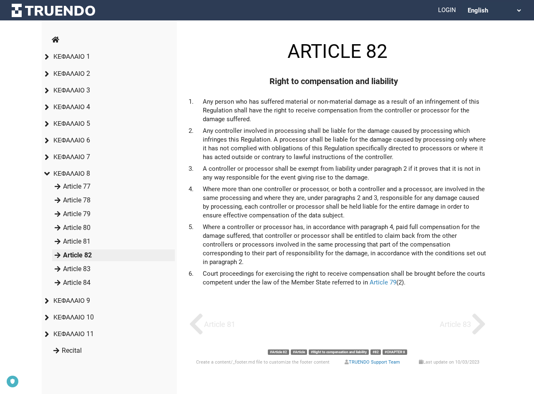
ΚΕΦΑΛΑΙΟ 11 (73, 334)
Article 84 (77, 283)
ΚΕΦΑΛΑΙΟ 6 (71, 140)
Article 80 (77, 228)
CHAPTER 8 (396, 352)
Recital (72, 350)
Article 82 (77, 255)
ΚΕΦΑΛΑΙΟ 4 (71, 107)
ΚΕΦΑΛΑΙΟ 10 (73, 317)
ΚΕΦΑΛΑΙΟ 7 (71, 157)
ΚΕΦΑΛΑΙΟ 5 (71, 123)
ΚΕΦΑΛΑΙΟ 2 (71, 73)
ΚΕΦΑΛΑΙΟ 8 (71, 173)
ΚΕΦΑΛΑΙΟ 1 (71, 56)
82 (377, 352)
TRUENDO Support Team (374, 362)
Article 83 (77, 269)
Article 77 (77, 186)
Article (300, 352)
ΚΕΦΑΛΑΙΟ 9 (71, 300)
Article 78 (77, 200)
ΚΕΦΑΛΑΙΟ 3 (71, 90)
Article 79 (77, 214)
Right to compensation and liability (340, 352)
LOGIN (447, 10)
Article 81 (77, 241)
